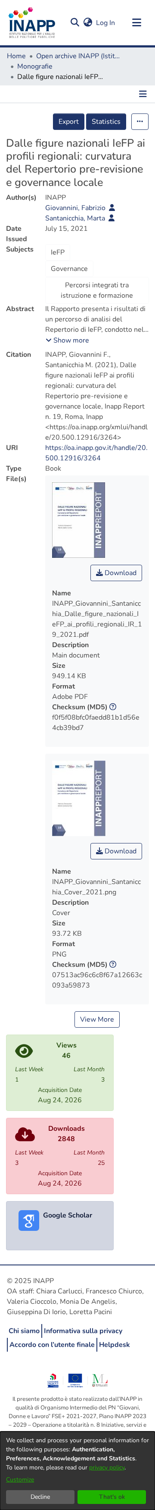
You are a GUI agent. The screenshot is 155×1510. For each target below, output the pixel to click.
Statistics (106, 121)
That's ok (112, 1497)
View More (97, 1019)
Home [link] (16, 56)
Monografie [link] (35, 66)
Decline (40, 1497)
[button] (74, 23)
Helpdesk (114, 1345)
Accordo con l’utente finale (52, 1345)
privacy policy (106, 1467)
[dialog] (77, 1470)
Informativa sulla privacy (83, 1331)
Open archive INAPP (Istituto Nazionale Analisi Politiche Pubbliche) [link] (79, 56)
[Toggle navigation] (136, 23)
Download (119, 573)
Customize (20, 1479)
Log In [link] (106, 23)
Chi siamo (24, 1331)
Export (69, 121)
